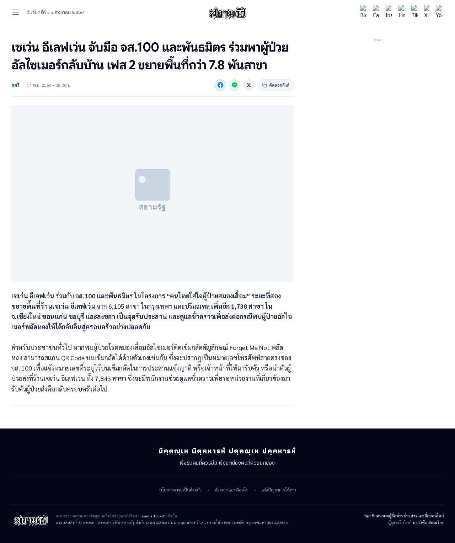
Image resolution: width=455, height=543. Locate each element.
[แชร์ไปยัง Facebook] (220, 85)
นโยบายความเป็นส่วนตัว (180, 490)
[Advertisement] (377, 87)
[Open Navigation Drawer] (16, 12)
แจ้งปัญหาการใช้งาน (279, 490)
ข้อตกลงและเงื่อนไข (231, 490)
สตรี (15, 85)
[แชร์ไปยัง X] (249, 85)
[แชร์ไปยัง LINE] (234, 85)
